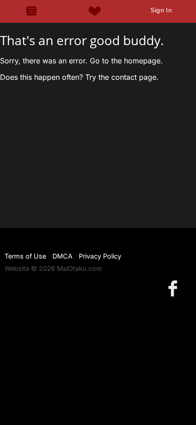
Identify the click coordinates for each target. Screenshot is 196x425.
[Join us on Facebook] (174, 288)
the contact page (127, 77)
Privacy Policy (100, 256)
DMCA (62, 256)
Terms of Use (25, 256)
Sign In (161, 10)
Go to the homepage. (126, 60)
